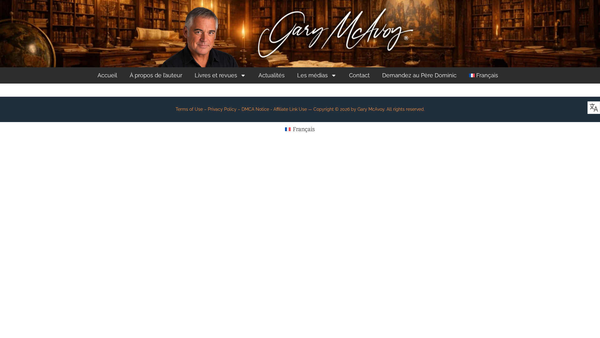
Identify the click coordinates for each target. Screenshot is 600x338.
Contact (359, 75)
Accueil (107, 75)
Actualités (271, 75)
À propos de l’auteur (156, 75)
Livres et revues (216, 75)
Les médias (312, 75)
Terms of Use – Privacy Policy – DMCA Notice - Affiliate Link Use (241, 109)
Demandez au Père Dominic (419, 75)
